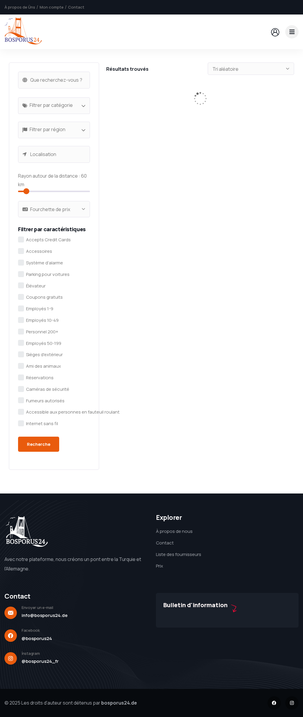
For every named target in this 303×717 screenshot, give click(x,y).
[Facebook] (274, 703)
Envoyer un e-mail (37, 607)
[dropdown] (292, 31)
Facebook (31, 630)
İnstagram (31, 653)
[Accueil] (23, 31)
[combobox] (54, 105)
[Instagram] (292, 703)
